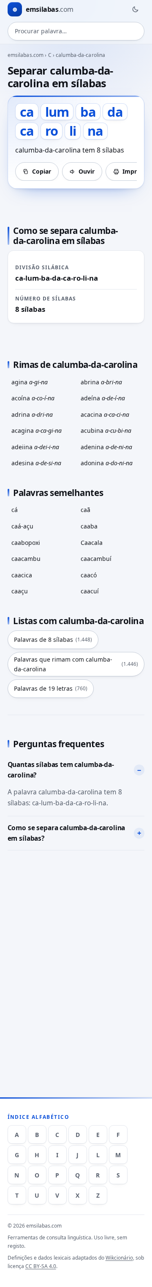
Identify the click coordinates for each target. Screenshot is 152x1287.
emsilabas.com (26, 55)
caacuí (90, 591)
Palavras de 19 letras (50, 688)
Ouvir (87, 171)
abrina (101, 382)
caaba (89, 526)
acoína (32, 398)
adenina (106, 447)
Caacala (92, 543)
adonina (107, 463)
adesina (36, 463)
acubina (106, 430)
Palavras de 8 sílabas (53, 639)
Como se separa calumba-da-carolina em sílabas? (66, 833)
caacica (21, 575)
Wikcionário (119, 1257)
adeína (103, 398)
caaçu (19, 591)
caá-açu (22, 526)
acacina (105, 414)
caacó (89, 575)
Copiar (41, 171)
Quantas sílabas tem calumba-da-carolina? (61, 770)
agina (29, 382)
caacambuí (96, 559)
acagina (36, 430)
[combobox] (76, 31)
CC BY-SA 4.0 (40, 1266)
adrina (32, 414)
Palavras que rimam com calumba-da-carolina (76, 664)
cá (14, 510)
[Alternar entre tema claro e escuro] (135, 9)
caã (85, 510)
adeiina (35, 447)
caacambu (26, 559)
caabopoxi (25, 543)
